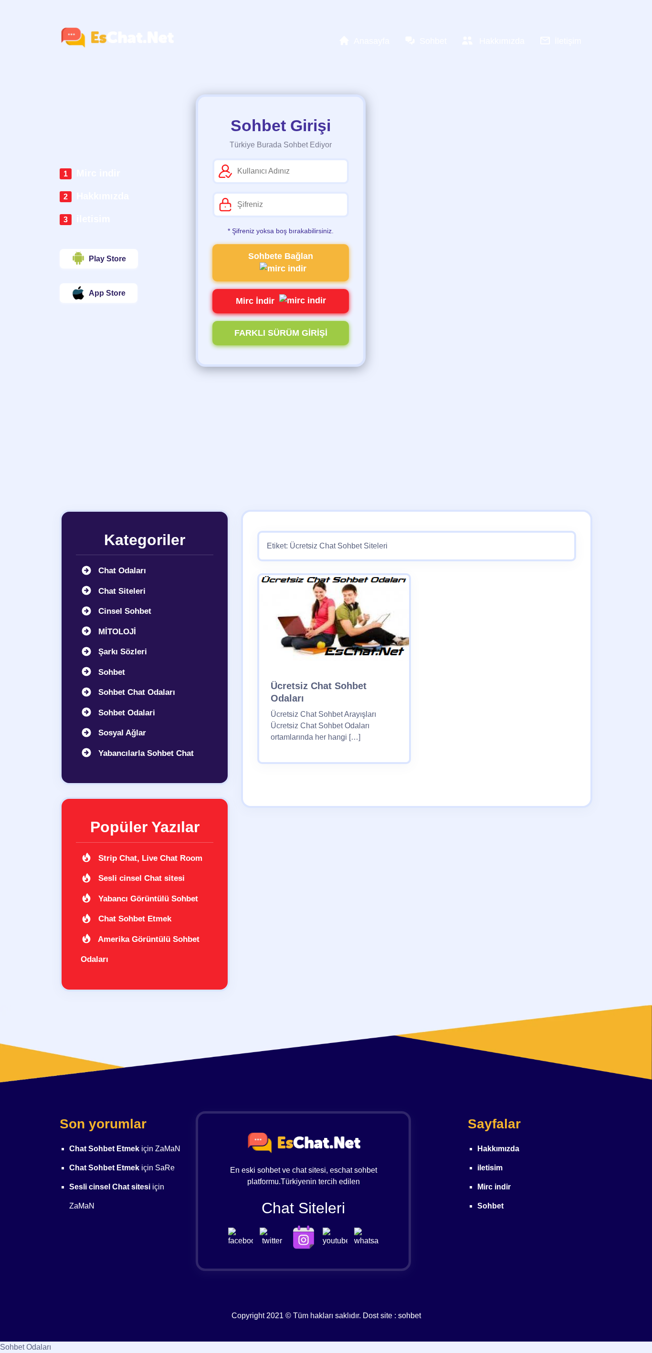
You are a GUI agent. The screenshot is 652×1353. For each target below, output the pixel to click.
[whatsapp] (366, 1236)
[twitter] (274, 1236)
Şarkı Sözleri (121, 651)
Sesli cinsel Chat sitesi (140, 878)
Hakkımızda (102, 196)
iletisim (93, 219)
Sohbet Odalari (125, 712)
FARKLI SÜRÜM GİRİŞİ (280, 333)
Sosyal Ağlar (121, 732)
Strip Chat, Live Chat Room (149, 858)
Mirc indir (98, 173)
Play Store (107, 259)
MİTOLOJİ (116, 631)
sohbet (409, 1316)
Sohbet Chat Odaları (135, 692)
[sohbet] (117, 37)
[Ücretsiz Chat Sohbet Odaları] (334, 621)
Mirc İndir (255, 301)
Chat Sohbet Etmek (133, 918)
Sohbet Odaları (25, 1347)
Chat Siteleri (121, 591)
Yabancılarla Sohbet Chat (145, 753)
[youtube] (337, 1236)
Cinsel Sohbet (123, 611)
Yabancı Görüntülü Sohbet (147, 898)
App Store (107, 293)
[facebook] (243, 1236)
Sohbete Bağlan (280, 256)
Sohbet (110, 672)
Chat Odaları (121, 570)
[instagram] (306, 1236)
